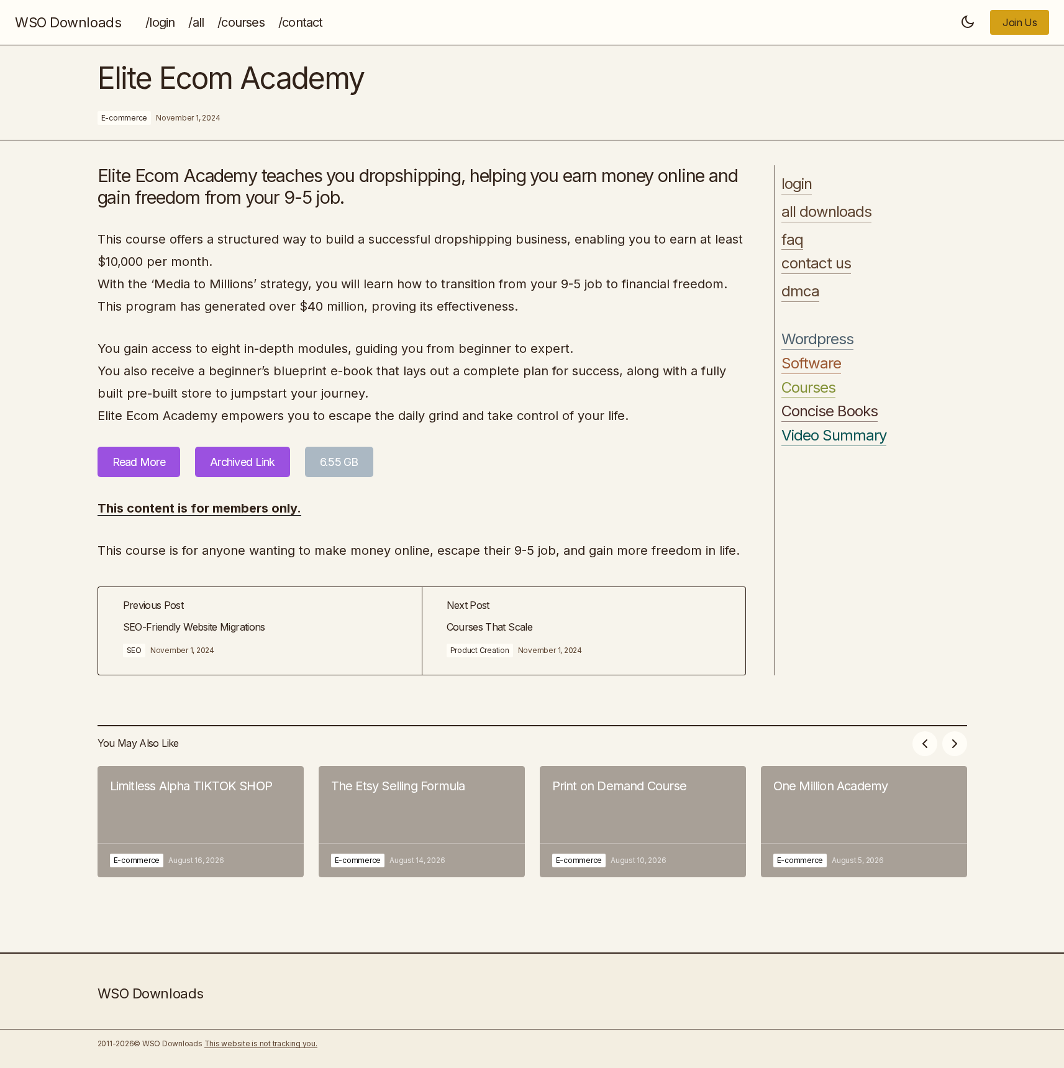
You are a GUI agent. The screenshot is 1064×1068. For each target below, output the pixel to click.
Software (811, 363)
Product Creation (479, 650)
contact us (816, 263)
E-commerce (124, 117)
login (796, 184)
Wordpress (817, 339)
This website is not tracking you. (260, 1043)
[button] (968, 22)
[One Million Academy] (864, 821)
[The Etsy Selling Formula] (422, 821)
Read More (139, 461)
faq (792, 240)
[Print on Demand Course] (643, 821)
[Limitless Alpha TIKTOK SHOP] (201, 821)
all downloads (826, 212)
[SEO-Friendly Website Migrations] (260, 631)
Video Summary (834, 435)
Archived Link (242, 461)
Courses (808, 387)
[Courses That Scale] (583, 631)
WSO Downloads (68, 22)
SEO (134, 650)
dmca (800, 291)
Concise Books (829, 411)
